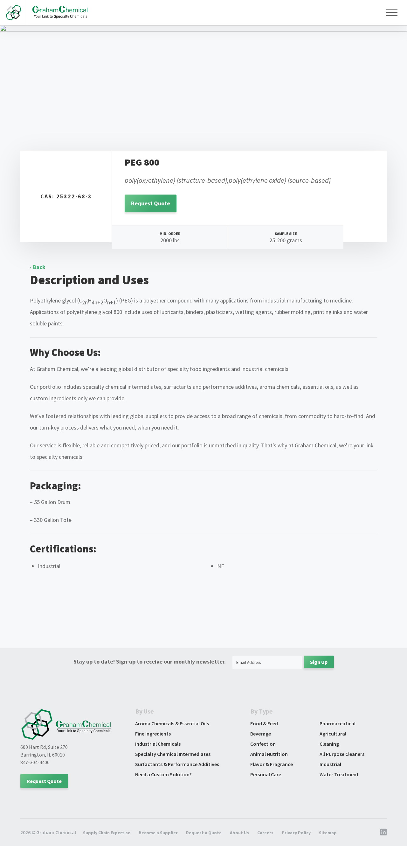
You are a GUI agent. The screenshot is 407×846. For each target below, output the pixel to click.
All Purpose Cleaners (342, 754)
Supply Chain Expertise (106, 832)
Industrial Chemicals (158, 744)
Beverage (260, 733)
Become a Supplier (158, 832)
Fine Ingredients (153, 733)
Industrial (330, 764)
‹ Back (37, 267)
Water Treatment (339, 774)
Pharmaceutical (337, 723)
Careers (265, 832)
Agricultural (333, 733)
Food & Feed (264, 723)
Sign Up (319, 662)
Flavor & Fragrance (271, 764)
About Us (239, 832)
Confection (263, 744)
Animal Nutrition (269, 754)
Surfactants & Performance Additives (177, 764)
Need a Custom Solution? (163, 774)
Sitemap (328, 832)
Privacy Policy (296, 832)
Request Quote (150, 203)
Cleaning (329, 744)
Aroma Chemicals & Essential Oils (172, 723)
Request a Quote (204, 832)
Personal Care (265, 774)
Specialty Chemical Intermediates (172, 754)
